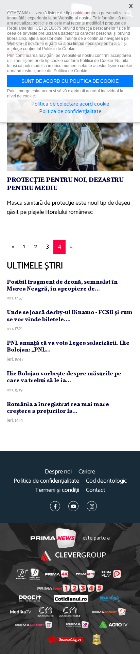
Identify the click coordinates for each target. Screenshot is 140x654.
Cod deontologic (106, 481)
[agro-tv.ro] (114, 624)
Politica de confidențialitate (46, 481)
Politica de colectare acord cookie (70, 104)
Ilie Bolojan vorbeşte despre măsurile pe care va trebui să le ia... (64, 377)
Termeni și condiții (57, 490)
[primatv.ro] (22, 574)
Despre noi (58, 472)
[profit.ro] (30, 598)
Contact (95, 490)
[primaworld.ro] (77, 624)
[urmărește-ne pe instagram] (92, 506)
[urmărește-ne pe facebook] (55, 506)
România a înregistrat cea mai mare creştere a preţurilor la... (58, 408)
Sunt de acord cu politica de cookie (70, 81)
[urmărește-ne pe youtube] (73, 506)
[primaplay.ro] (111, 574)
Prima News (53, 538)
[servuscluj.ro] (65, 639)
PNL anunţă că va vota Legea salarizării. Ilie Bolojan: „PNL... (68, 346)
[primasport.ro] (70, 588)
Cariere (86, 472)
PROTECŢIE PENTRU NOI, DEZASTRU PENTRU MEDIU (65, 184)
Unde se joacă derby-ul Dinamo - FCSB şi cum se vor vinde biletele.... (70, 316)
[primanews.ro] (85, 574)
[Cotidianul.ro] (71, 598)
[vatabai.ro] (96, 639)
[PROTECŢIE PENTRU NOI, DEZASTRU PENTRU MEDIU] (70, 135)
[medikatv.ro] (20, 611)
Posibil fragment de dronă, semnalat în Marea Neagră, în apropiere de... (62, 285)
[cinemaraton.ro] (46, 612)
